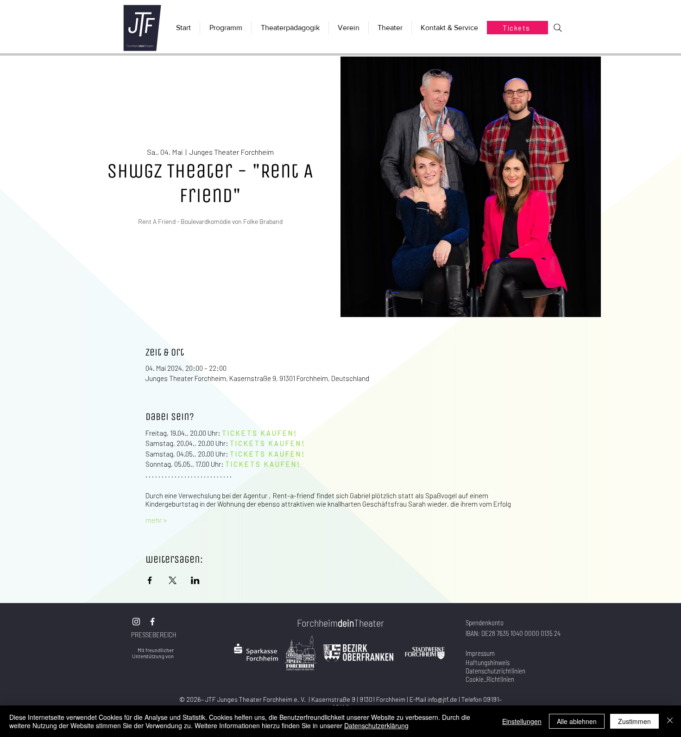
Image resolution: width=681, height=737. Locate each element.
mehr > (156, 519)
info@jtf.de (442, 699)
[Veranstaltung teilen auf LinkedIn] (195, 580)
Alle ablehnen (577, 721)
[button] (389, 27)
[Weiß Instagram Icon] (136, 621)
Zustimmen (634, 721)
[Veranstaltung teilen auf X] (172, 580)
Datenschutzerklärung (376, 725)
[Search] (558, 28)
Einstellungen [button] (522, 721)
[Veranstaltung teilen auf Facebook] (149, 580)
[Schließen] (669, 721)
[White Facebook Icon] (152, 621)
